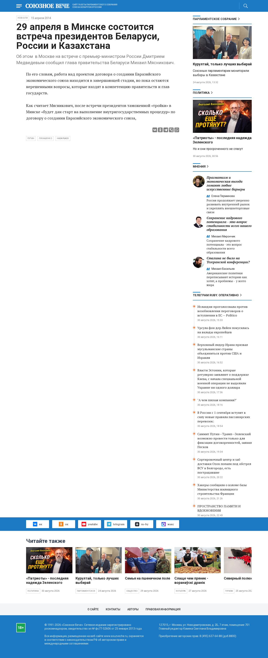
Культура (181, 591)
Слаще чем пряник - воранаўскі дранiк (191, 580)
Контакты (113, 609)
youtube (93, 524)
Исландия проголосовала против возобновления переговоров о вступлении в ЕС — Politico (222, 310)
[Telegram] (165, 130)
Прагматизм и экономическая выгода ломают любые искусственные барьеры (226, 183)
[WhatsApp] (176, 130)
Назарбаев (63, 138)
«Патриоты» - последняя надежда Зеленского (47, 580)
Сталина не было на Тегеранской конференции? (228, 260)
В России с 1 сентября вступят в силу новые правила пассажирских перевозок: (223, 416)
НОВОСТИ (23, 18)
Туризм (229, 591)
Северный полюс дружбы (246, 578)
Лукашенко (45, 138)
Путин (30, 138)
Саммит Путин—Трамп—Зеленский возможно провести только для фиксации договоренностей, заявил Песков (224, 440)
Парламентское (86, 591)
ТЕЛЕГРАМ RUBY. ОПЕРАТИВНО (216, 295)
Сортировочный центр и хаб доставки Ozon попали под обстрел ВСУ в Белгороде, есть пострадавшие (224, 466)
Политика (201, 93)
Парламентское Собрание (215, 19)
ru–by (144, 524)
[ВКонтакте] (154, 130)
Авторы (133, 609)
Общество (132, 591)
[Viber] (171, 130)
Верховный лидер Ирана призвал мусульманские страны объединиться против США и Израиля (222, 351)
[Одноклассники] (160, 130)
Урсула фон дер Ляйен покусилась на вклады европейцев (223, 330)
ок (66, 524)
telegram (118, 524)
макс (171, 524)
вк (40, 524)
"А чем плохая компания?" (217, 400)
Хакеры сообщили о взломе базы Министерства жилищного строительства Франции (222, 489)
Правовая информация (163, 609)
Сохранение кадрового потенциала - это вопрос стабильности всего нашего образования (229, 224)
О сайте (93, 609)
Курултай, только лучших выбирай (222, 64)
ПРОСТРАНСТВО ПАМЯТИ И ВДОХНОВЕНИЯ (219, 508)
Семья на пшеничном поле (147, 578)
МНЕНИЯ (199, 166)
